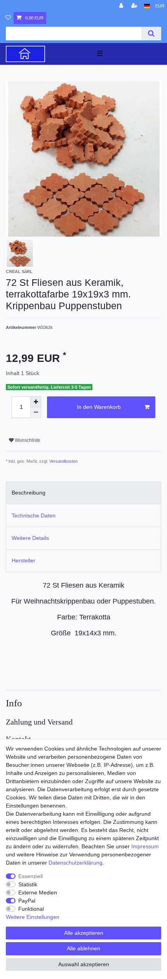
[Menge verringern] (35, 412)
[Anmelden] (122, 6)
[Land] (147, 6)
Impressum (145, 846)
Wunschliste (27, 440)
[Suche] (151, 33)
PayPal (26, 901)
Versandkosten (63, 461)
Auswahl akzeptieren (83, 964)
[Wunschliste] (8, 18)
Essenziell (30, 876)
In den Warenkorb (99, 407)
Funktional (31, 909)
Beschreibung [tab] (28, 493)
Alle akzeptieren (83, 933)
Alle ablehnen (83, 948)
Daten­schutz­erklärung (76, 863)
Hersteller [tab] (23, 560)
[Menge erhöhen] (35, 401)
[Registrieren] (135, 6)
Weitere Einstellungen (32, 917)
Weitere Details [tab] (30, 538)
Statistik (27, 884)
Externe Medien (37, 892)
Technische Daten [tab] (34, 515)
